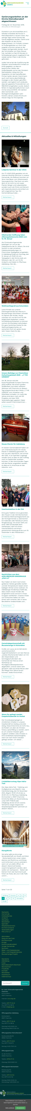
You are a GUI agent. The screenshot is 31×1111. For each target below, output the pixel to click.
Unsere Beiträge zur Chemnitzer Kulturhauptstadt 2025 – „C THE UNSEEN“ (15, 375)
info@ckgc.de (10, 1007)
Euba (3, 963)
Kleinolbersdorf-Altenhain (11, 965)
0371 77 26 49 (11, 1003)
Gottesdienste (7, 916)
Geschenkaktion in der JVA (13, 509)
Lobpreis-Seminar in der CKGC (14, 170)
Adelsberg (5, 961)
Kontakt (5, 971)
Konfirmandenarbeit (9, 944)
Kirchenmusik (7, 940)
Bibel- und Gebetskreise (11, 950)
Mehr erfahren (9, 1108)
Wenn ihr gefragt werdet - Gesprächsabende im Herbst (13, 715)
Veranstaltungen (8, 930)
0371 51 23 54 (10, 1075)
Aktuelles (5, 920)
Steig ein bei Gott (8, 938)
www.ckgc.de (11, 998)
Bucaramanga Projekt (10, 954)
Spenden (5, 924)
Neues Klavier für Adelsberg (13, 444)
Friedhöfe (5, 969)
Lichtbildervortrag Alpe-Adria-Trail (14, 782)
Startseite (5, 912)
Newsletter (6, 922)
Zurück (5, 128)
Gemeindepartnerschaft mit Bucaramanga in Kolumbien (13, 644)
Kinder (4, 942)
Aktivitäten (6, 936)
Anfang (5, 895)
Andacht (5, 918)
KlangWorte (7, 851)
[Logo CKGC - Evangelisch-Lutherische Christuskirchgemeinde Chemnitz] (15, 1093)
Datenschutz (6, 976)
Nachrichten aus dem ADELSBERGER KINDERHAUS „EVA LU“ (14, 576)
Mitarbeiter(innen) (8, 926)
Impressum (6, 974)
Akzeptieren (20, 1108)
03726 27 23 (10, 1059)
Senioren (5, 948)
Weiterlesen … (8, 197)
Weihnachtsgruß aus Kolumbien (15, 306)
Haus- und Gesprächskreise (12, 952)
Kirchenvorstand (8, 928)
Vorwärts (19, 898)
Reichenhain (6, 967)
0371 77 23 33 (11, 1041)
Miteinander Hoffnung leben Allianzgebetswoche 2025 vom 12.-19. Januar (14, 237)
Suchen (25, 983)
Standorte (5, 959)
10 (13, 898)
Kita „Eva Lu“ (6, 931)
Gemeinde (6, 914)
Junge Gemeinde (8, 946)
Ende (5, 901)
